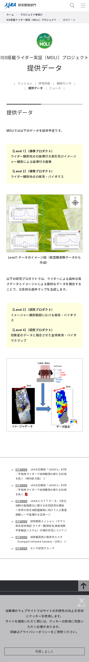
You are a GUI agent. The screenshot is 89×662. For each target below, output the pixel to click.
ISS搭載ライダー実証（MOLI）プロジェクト (31, 20)
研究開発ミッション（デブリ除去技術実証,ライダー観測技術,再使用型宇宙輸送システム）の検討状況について (41, 526)
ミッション (25, 83)
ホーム (10, 14)
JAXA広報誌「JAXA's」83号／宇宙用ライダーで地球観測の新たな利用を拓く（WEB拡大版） (41, 474)
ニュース (55, 88)
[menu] (83, 5)
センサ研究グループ (42, 548)
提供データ (35, 88)
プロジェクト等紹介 (31, 14)
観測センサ (64, 83)
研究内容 (44, 83)
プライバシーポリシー (35, 632)
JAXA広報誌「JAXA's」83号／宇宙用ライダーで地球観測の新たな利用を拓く (41, 490)
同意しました (44, 651)
